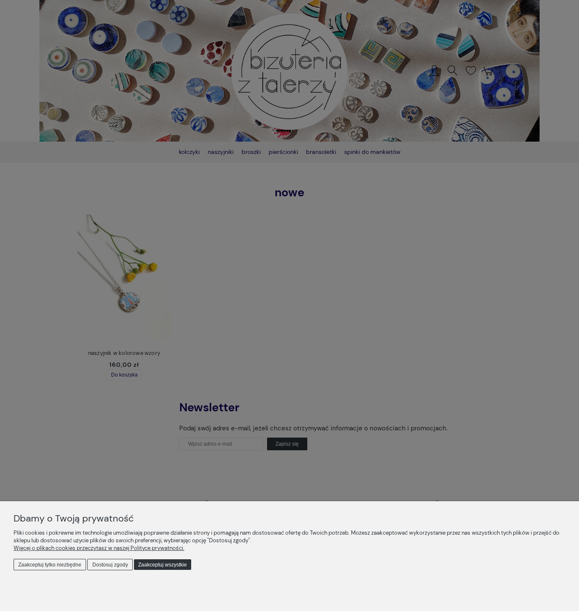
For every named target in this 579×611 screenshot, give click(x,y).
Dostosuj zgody (110, 565)
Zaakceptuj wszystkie (162, 565)
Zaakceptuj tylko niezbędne (49, 565)
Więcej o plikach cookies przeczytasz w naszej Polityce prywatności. (99, 548)
